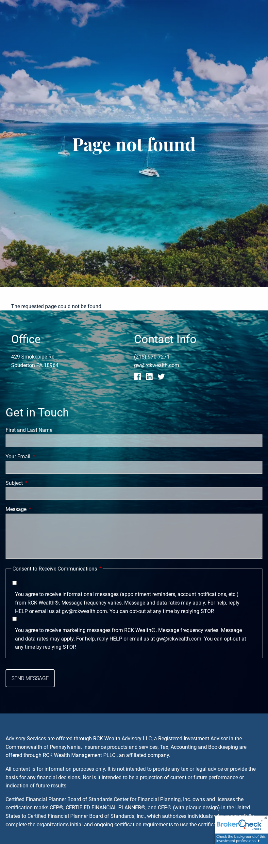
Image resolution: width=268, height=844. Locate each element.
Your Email (42, 456)
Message (40, 509)
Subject (39, 483)
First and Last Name (29, 430)
